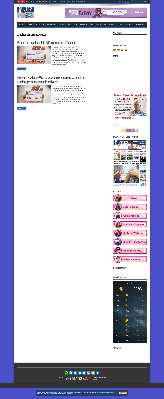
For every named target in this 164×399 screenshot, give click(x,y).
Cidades (29, 24)
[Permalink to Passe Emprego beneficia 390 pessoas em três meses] (34, 63)
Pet (127, 24)
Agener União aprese (32, 1)
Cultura (61, 24)
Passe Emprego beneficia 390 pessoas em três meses (47, 42)
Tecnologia (95, 24)
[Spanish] (126, 50)
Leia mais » (22, 69)
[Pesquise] (145, 1)
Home (21, 24)
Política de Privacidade (90, 379)
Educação (71, 24)
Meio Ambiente (109, 24)
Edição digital (137, 24)
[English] (115, 50)
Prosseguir (122, 393)
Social (120, 24)
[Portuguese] (123, 50)
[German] (119, 50)
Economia (83, 24)
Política (39, 24)
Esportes (50, 24)
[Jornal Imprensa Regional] (25, 16)
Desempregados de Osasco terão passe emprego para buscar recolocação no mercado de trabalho (51, 79)
